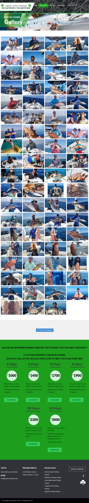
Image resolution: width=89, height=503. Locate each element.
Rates (52, 5)
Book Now (11, 400)
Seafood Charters (16, 500)
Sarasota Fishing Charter (52, 491)
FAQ (35, 5)
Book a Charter (77, 469)
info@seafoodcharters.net (9, 478)
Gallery (43, 5)
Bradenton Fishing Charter (52, 477)
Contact (71, 5)
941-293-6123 (13, 472)
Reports (61, 5)
